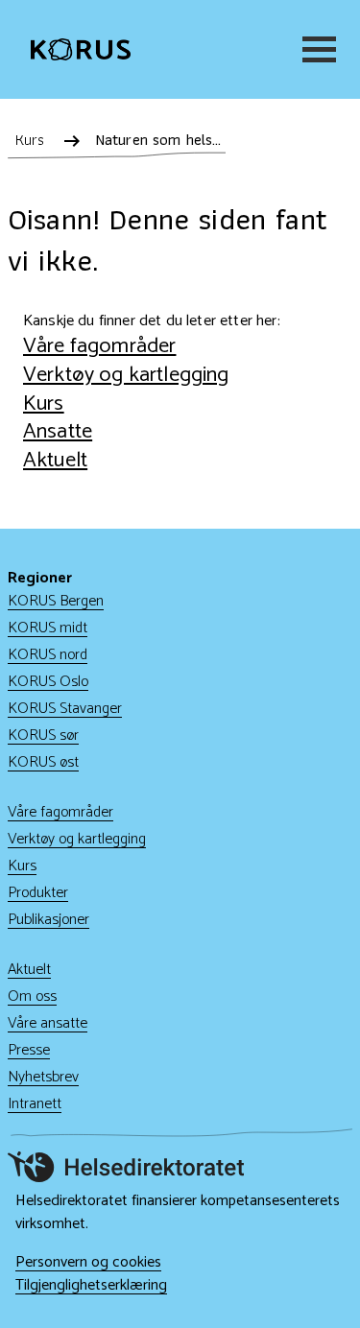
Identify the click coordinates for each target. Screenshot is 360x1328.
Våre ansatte (47, 1023)
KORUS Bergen (56, 601)
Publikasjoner (48, 920)
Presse (29, 1050)
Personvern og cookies (88, 1262)
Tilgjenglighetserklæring (91, 1285)
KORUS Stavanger (65, 709)
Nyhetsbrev (43, 1077)
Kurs (43, 403)
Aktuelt (55, 460)
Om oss (32, 996)
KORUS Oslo (48, 682)
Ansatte (57, 431)
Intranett (34, 1104)
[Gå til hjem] (81, 49)
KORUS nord (47, 655)
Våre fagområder (99, 346)
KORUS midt (47, 628)
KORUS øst (43, 762)
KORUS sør (43, 735)
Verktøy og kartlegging (126, 374)
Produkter (38, 893)
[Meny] (315, 49)
